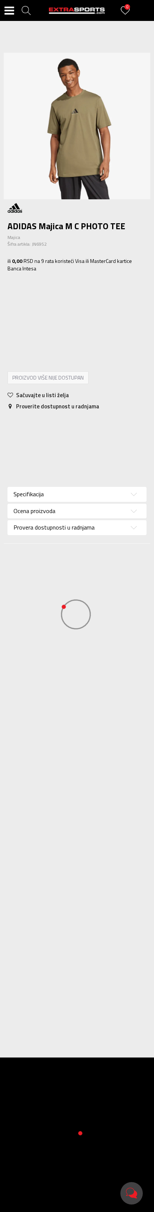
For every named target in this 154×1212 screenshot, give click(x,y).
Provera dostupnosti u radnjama (114, 440)
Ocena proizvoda (34, 510)
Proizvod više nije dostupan (48, 377)
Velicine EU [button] (24, 298)
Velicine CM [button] (85, 298)
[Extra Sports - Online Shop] (77, 10)
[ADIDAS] (14, 207)
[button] (26, 10)
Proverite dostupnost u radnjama (57, 406)
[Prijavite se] (126, 15)
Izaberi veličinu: (25, 287)
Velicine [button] (54, 298)
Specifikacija (30, 425)
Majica (13, 237)
